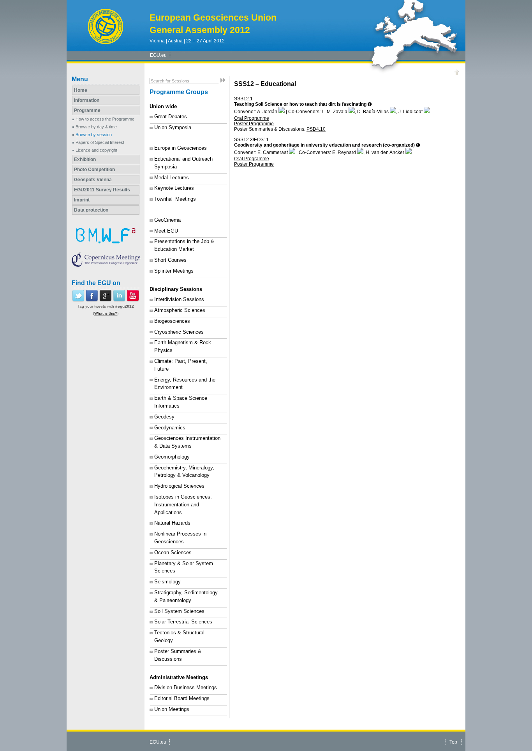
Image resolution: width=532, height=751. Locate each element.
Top (453, 742)
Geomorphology (172, 457)
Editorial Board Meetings (182, 698)
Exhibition (85, 159)
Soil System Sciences (179, 611)
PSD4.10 (316, 129)
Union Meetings (171, 709)
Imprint (82, 200)
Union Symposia (172, 127)
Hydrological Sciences (179, 486)
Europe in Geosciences (180, 148)
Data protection (91, 210)
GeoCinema (167, 220)
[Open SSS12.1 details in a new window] (370, 104)
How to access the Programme (105, 119)
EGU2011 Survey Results (102, 190)
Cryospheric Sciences (179, 332)
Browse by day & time (96, 126)
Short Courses (170, 260)
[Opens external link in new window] (78, 300)
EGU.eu (158, 55)
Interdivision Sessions (179, 299)
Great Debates (170, 116)
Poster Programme (254, 123)
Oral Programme (251, 118)
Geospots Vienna (93, 179)
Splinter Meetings (174, 271)
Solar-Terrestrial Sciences (183, 622)
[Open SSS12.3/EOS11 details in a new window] (418, 145)
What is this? (105, 313)
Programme (87, 110)
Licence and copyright (96, 150)
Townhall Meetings (175, 199)
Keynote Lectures (174, 188)
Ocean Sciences (173, 552)
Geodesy (164, 417)
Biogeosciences (172, 321)
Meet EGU (166, 231)
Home (80, 90)
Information (86, 100)
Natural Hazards (172, 523)
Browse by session (94, 134)
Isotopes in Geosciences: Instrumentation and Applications (183, 504)
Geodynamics (169, 428)
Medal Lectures (171, 177)
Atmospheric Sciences (179, 310)
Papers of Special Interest (100, 142)
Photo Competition (94, 169)
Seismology (167, 582)
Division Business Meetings (185, 687)
